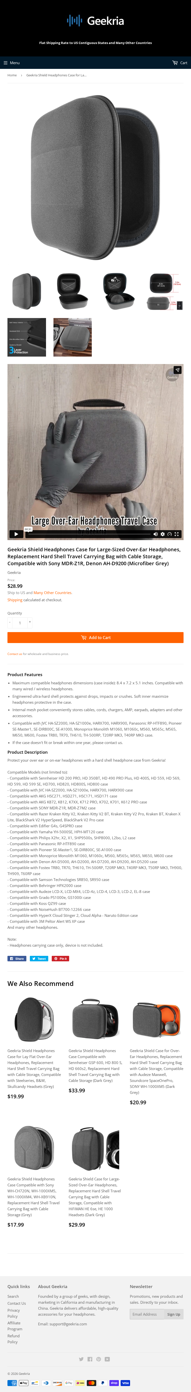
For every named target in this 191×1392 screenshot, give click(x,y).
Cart (183, 62)
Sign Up (173, 1314)
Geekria (24, 1373)
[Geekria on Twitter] (81, 1359)
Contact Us (16, 1303)
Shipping (14, 599)
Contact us (14, 654)
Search (13, 1296)
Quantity (14, 613)
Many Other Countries (52, 592)
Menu (15, 62)
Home (12, 75)
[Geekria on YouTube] (107, 1359)
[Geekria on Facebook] (90, 1359)
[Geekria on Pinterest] (98, 1359)
